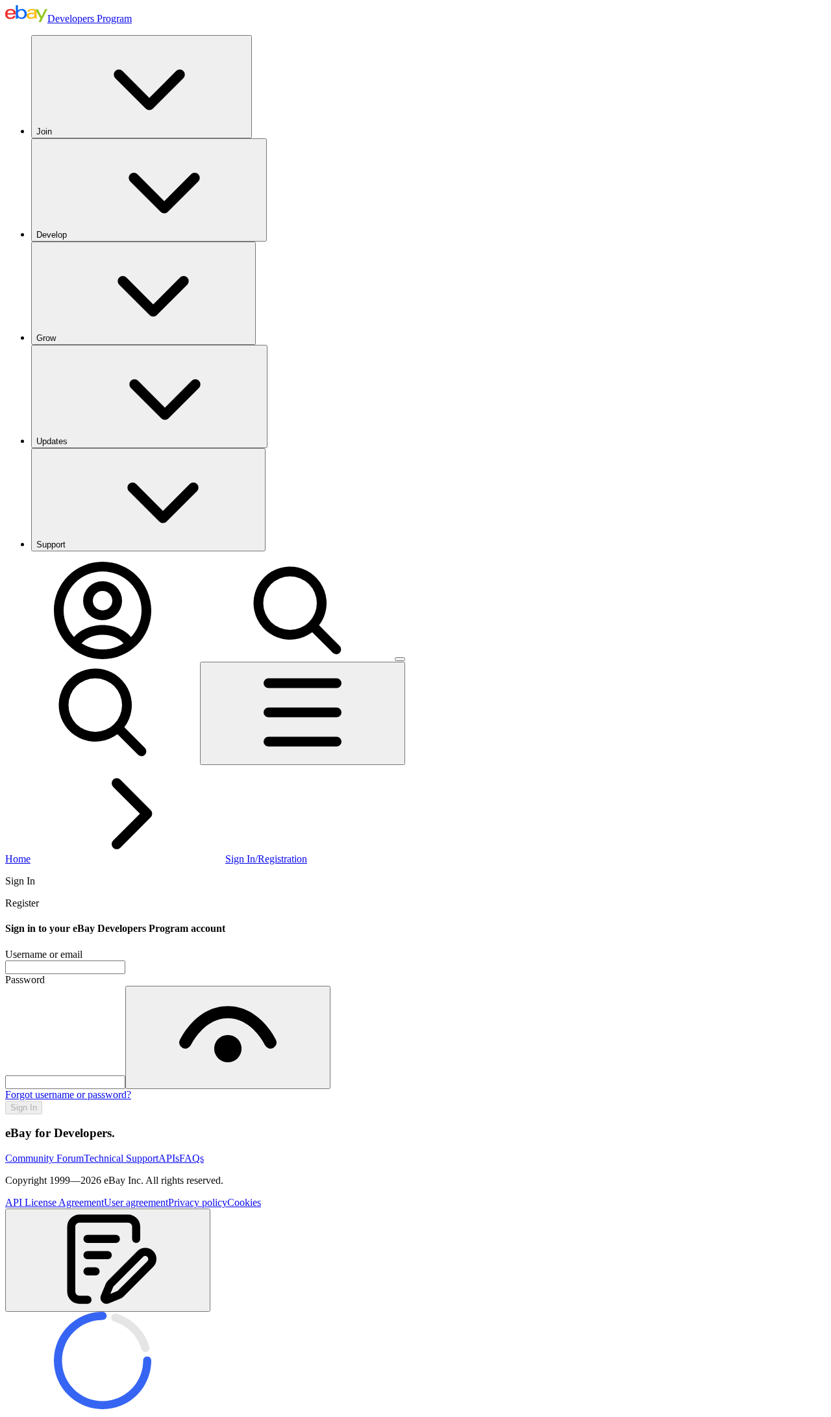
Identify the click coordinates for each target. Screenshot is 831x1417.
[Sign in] (102, 655)
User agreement (136, 1202)
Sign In (23, 1107)
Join (44, 131)
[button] (107, 1260)
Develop (51, 235)
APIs (168, 1158)
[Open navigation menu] (302, 713)
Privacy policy (197, 1202)
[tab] (415, 881)
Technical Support (121, 1158)
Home (18, 858)
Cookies (244, 1202)
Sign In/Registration (266, 858)
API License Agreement (54, 1202)
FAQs (191, 1158)
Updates (52, 441)
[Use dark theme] (400, 659)
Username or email (43, 954)
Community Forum (44, 1158)
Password (25, 979)
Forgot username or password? (68, 1094)
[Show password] (227, 1037)
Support (51, 544)
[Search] (297, 655)
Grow (46, 338)
